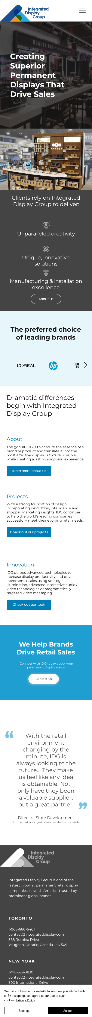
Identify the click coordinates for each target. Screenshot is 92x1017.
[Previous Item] (6, 365)
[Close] (86, 990)
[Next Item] (85, 365)
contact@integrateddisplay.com (36, 934)
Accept (68, 1010)
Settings (24, 1010)
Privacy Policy (25, 1000)
